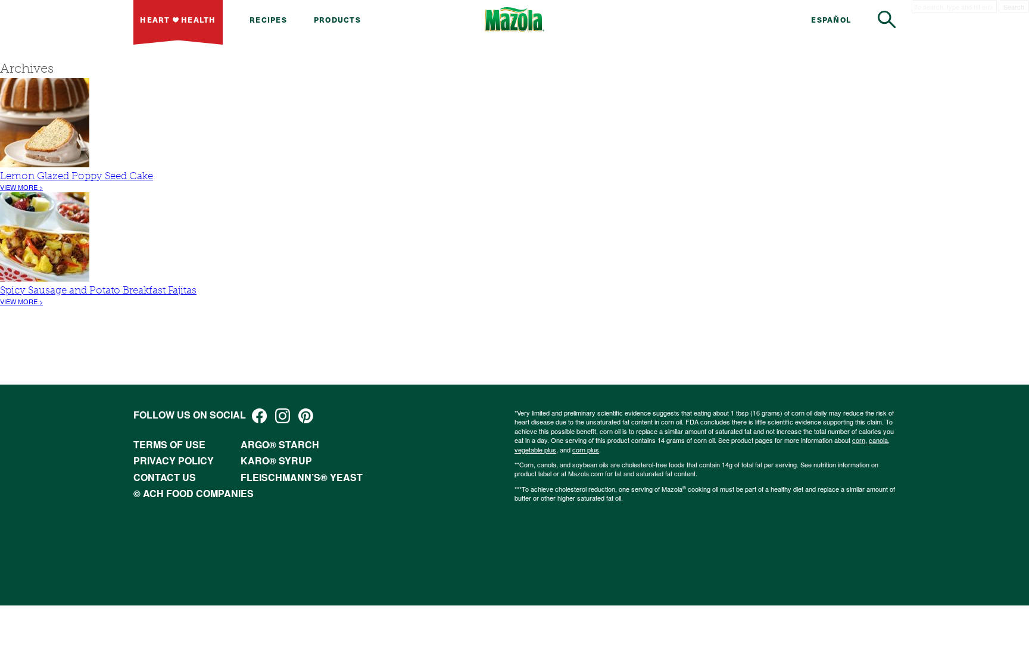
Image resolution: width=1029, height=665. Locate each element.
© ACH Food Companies (193, 493)
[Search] (887, 19)
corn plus (585, 449)
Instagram (282, 415)
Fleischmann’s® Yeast (302, 477)
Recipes (268, 19)
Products (337, 19)
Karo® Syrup (276, 460)
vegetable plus (535, 449)
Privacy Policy (173, 460)
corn (858, 440)
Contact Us (164, 477)
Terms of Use (169, 444)
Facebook (259, 415)
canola (878, 440)
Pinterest (305, 415)
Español (831, 19)
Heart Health (178, 19)
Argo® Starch (280, 444)
